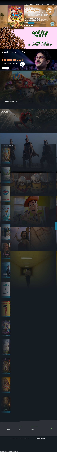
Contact (20, 429)
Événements (37, 4)
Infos (53, 4)
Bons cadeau (8, 427)
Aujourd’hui (32, 101)
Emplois (20, 427)
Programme (31, 4)
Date (40, 101)
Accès (19, 430)
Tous (29, 101)
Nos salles (48, 4)
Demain (37, 101)
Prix (42, 4)
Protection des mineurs (39, 438)
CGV (44, 438)
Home (26, 4)
